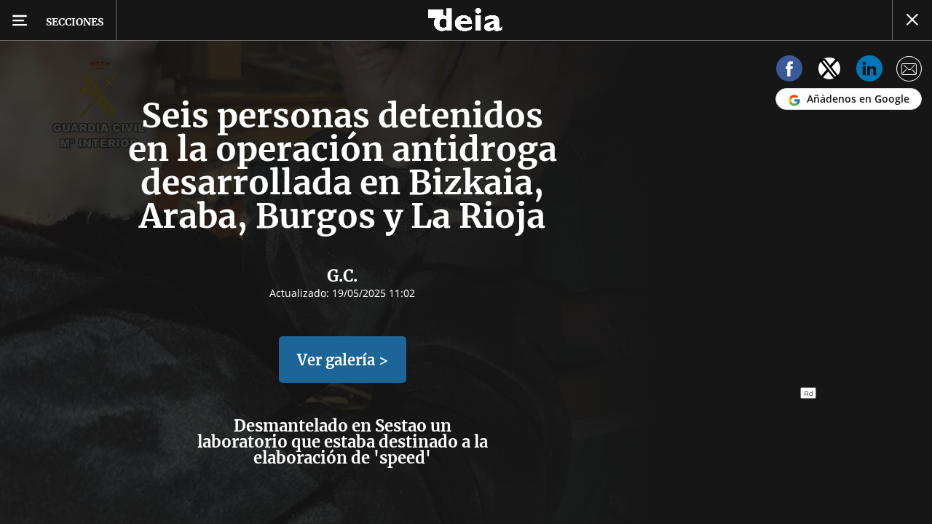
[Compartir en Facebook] (789, 71)
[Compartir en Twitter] (829, 71)
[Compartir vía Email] (909, 71)
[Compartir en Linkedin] (869, 71)
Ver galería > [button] (342, 360)
